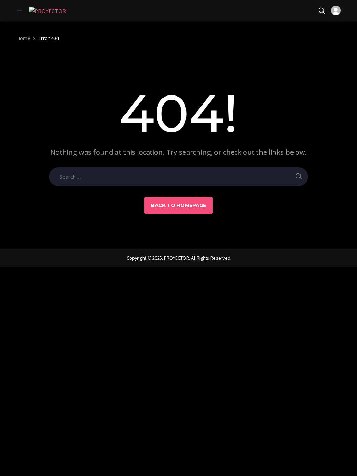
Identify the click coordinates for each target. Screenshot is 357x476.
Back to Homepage (178, 205)
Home (23, 38)
